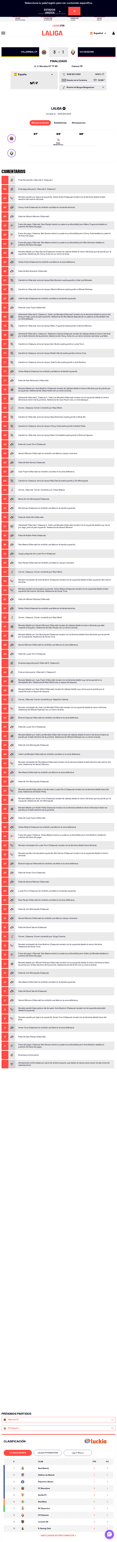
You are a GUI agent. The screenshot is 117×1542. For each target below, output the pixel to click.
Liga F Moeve (78, 1453)
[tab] (18, 1453)
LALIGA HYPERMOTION (48, 1453)
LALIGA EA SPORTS (17, 1453)
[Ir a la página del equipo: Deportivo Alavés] (28, 1481)
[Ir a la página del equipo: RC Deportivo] (28, 1508)
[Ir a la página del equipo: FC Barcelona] (28, 1488)
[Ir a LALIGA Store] (58, 25)
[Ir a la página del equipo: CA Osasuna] (28, 1515)
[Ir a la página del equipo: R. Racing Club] (28, 1528)
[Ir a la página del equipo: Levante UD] (28, 1522)
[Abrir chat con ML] (109, 1534)
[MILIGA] (112, 33)
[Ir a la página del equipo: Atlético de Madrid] (28, 1475)
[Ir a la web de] (95, 1441)
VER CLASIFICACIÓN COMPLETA (57, 1535)
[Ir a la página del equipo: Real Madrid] (28, 1468)
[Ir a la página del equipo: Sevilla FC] (28, 1495)
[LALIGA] (52, 33)
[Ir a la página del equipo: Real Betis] (28, 1501)
